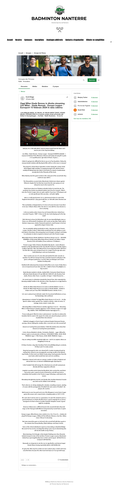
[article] (44, 282)
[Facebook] (111, 42)
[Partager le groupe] (99, 80)
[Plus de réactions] (27, 460)
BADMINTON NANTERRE (59, 18)
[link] (24, 86)
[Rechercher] (84, 80)
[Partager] (67, 97)
